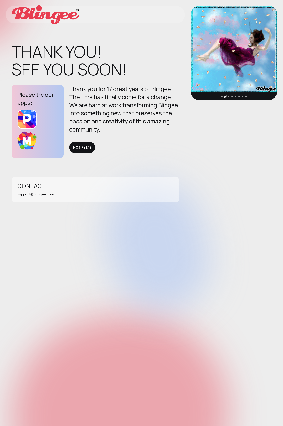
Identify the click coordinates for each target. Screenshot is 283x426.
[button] (222, 96)
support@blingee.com (35, 194)
